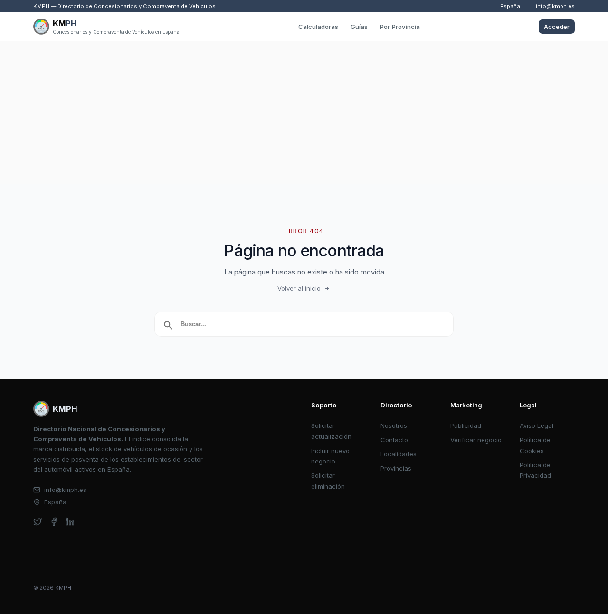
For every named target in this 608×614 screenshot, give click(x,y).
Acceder (557, 26)
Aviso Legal (536, 425)
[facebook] (53, 521)
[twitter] (37, 521)
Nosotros (393, 425)
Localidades (398, 454)
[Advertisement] (304, 112)
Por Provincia (400, 26)
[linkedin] (70, 521)
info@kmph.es (555, 6)
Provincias (395, 468)
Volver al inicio (299, 288)
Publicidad (465, 425)
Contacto (394, 440)
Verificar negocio (476, 440)
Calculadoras (318, 26)
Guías (359, 26)
